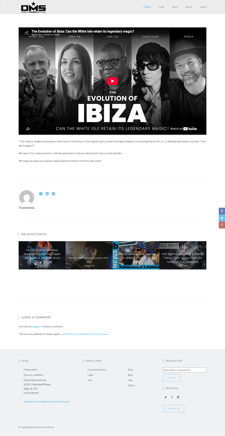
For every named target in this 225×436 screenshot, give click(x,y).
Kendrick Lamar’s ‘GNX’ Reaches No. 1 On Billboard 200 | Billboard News (136, 258)
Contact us (174, 408)
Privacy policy (30, 369)
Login (147, 7)
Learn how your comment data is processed (84, 333)
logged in (37, 326)
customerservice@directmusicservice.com (46, 401)
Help (175, 7)
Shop (203, 7)
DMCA (131, 385)
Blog (189, 7)
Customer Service (96, 369)
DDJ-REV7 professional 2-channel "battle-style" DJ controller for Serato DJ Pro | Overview (183, 258)
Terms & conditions (33, 374)
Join (161, 7)
